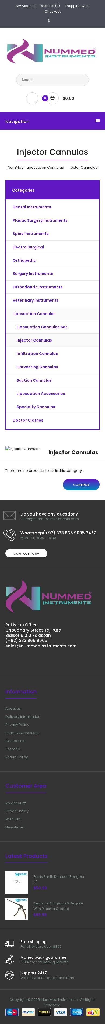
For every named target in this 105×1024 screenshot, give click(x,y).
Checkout (53, 11)
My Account (26, 6)
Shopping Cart (77, 6)
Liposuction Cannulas (45, 167)
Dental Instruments (32, 207)
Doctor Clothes (28, 420)
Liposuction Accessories (41, 393)
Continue (81, 485)
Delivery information (22, 716)
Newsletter (14, 827)
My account (15, 802)
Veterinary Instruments (36, 300)
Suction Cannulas (34, 380)
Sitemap (12, 749)
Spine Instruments (31, 233)
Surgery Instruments (33, 273)
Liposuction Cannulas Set (42, 327)
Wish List (12, 819)
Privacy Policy (17, 724)
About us (13, 708)
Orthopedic (24, 260)
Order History (17, 811)
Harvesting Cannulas (37, 367)
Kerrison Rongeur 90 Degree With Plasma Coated (58, 906)
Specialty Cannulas (36, 406)
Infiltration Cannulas (37, 353)
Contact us (14, 740)
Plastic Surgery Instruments (40, 220)
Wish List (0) (50, 6)
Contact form (26, 553)
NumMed (16, 167)
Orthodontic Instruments (38, 287)
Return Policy (16, 757)
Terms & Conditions (22, 732)
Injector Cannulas (82, 167)
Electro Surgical (28, 247)
